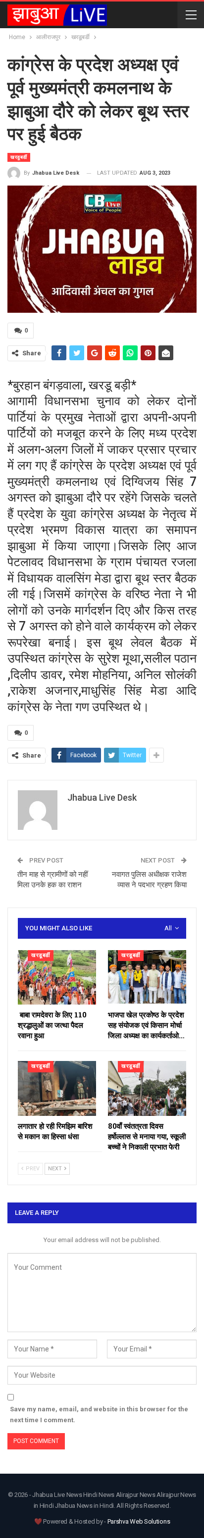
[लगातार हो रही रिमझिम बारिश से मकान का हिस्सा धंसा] (57, 1088)
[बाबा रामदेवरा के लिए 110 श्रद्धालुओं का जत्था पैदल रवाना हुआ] (57, 977)
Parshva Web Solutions (138, 1521)
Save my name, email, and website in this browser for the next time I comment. (99, 1414)
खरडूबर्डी (18, 157)
